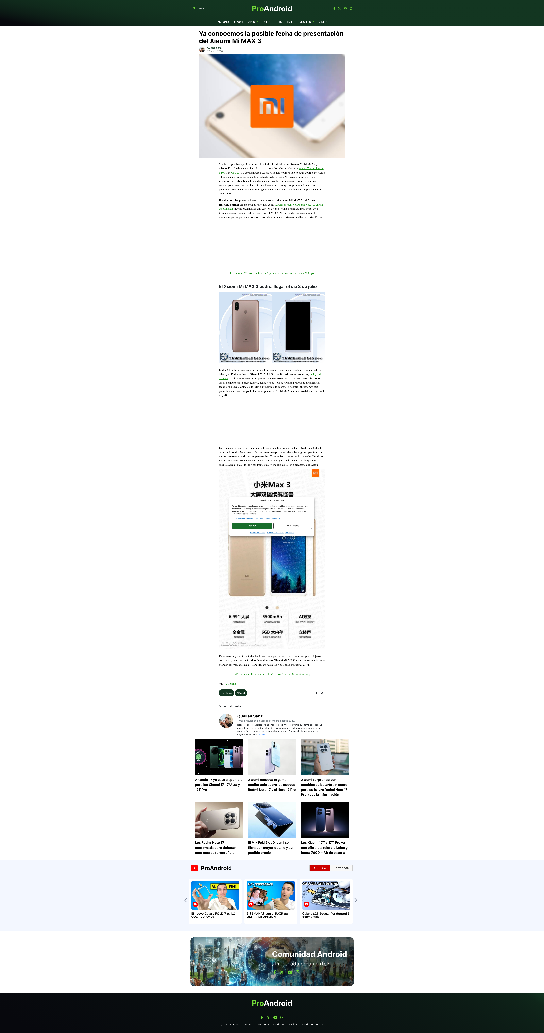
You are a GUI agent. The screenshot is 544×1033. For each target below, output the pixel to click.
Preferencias (292, 525)
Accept (252, 525)
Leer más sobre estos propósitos (267, 518)
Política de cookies (257, 533)
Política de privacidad (275, 533)
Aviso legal (289, 533)
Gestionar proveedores (244, 518)
